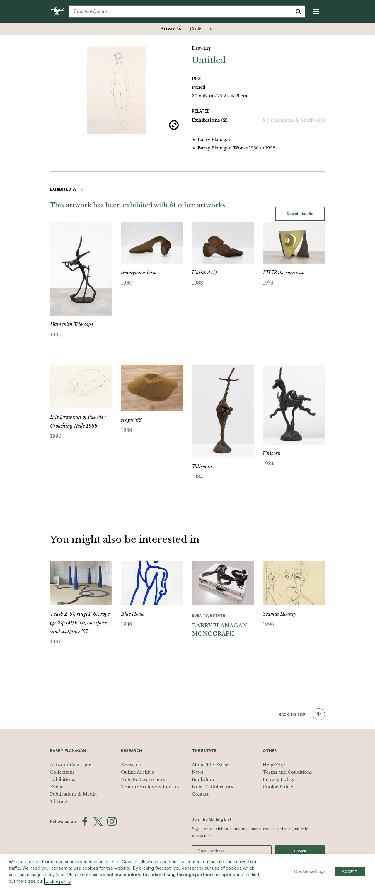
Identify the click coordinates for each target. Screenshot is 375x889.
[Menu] (316, 11)
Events (57, 786)
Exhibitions (210, 120)
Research (131, 764)
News (198, 772)
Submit (300, 851)
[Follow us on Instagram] (112, 821)
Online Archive (137, 772)
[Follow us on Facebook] (84, 821)
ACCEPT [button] (349, 871)
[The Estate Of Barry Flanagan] (59, 11)
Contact (200, 794)
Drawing (201, 48)
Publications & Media (295, 120)
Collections (202, 28)
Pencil (198, 87)
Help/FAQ (274, 764)
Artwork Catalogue (70, 764)
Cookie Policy (278, 786)
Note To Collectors (212, 786)
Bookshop (203, 779)
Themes (59, 801)
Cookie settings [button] (310, 871)
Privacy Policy (278, 779)
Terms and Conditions (287, 772)
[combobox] (180, 11)
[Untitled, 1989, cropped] (116, 90)
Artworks (171, 28)
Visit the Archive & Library (150, 786)
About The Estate (210, 764)
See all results (300, 213)
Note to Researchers (143, 779)
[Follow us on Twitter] (98, 821)
